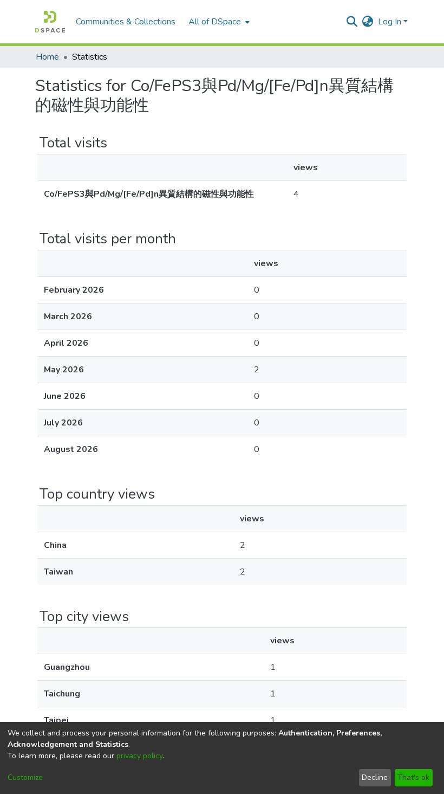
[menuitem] (218, 21)
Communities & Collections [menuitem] (125, 22)
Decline (375, 777)
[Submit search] (352, 21)
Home (47, 57)
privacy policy (139, 756)
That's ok (413, 777)
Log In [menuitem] (389, 22)
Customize (25, 777)
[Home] (50, 22)
